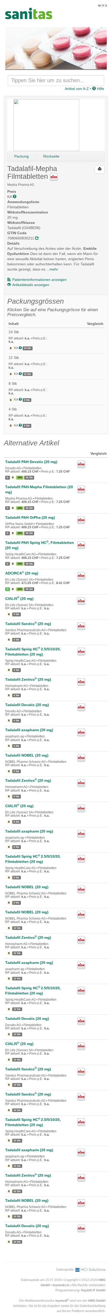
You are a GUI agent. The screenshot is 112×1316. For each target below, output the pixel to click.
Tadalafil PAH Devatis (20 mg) (31, 462)
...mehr (52, 269)
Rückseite (51, 156)
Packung (21, 156)
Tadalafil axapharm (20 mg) (29, 730)
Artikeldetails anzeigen (30, 285)
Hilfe (100, 89)
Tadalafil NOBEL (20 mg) (26, 755)
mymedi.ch (61, 1285)
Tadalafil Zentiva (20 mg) (28, 679)
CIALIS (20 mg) (19, 598)
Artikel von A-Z (77, 89)
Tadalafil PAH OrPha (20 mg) (30, 517)
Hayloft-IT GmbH (93, 1290)
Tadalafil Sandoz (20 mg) (28, 624)
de (99, 5)
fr (103, 5)
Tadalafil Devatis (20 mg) (27, 705)
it (106, 5)
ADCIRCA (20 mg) (21, 573)
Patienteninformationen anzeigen (39, 280)
